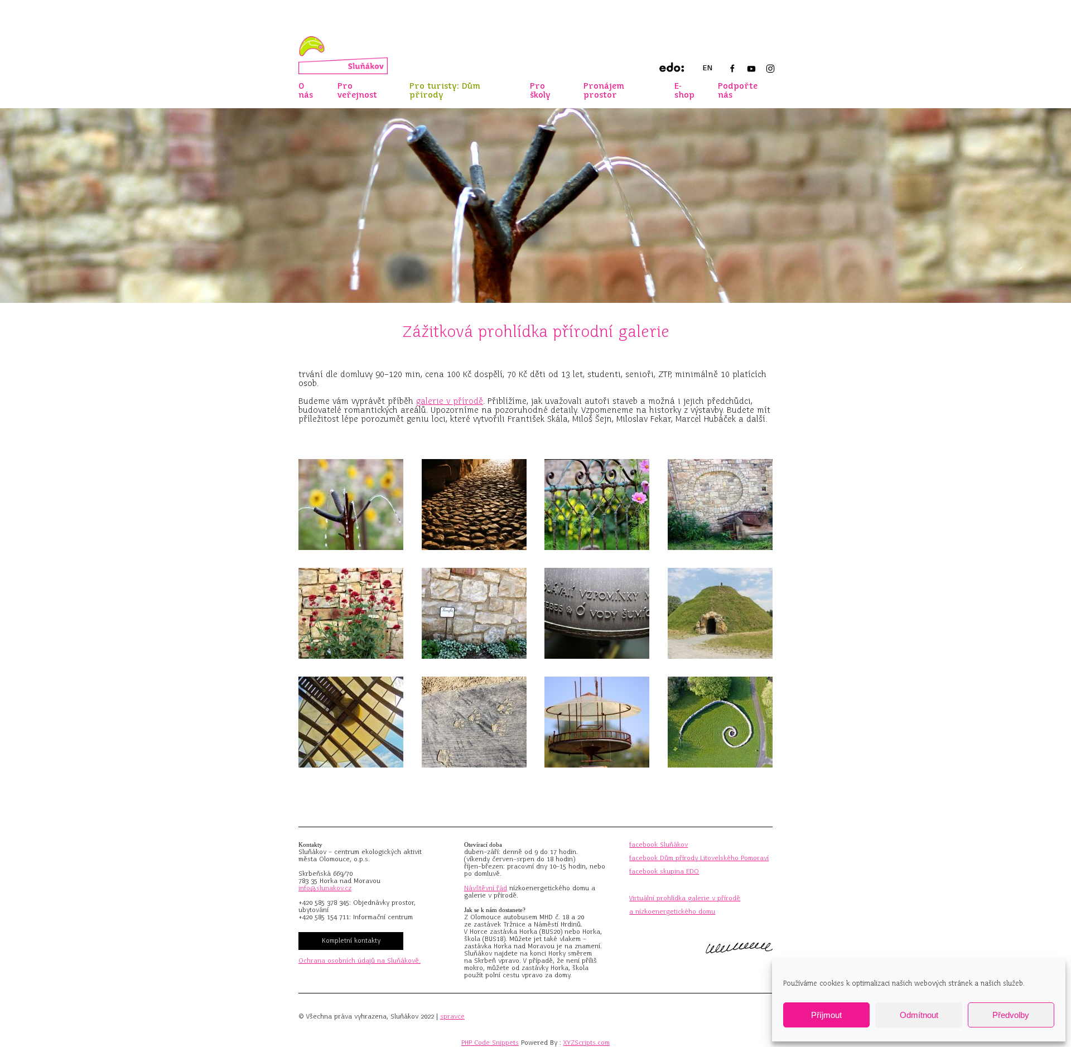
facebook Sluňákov (658, 844)
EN (707, 68)
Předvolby (1010, 1015)
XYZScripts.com (586, 1042)
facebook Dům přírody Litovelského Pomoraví (699, 858)
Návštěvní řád (485, 888)
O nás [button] (305, 90)
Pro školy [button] (540, 90)
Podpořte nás (738, 90)
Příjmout (826, 1015)
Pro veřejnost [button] (357, 90)
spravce (452, 1016)
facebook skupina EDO (664, 871)
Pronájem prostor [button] (603, 90)
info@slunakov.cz (324, 888)
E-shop (684, 90)
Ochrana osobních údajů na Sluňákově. (359, 960)
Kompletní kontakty (351, 940)
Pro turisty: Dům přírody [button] (444, 90)
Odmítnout (919, 1015)
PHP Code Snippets (490, 1042)
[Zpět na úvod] (343, 55)
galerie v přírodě (449, 401)
